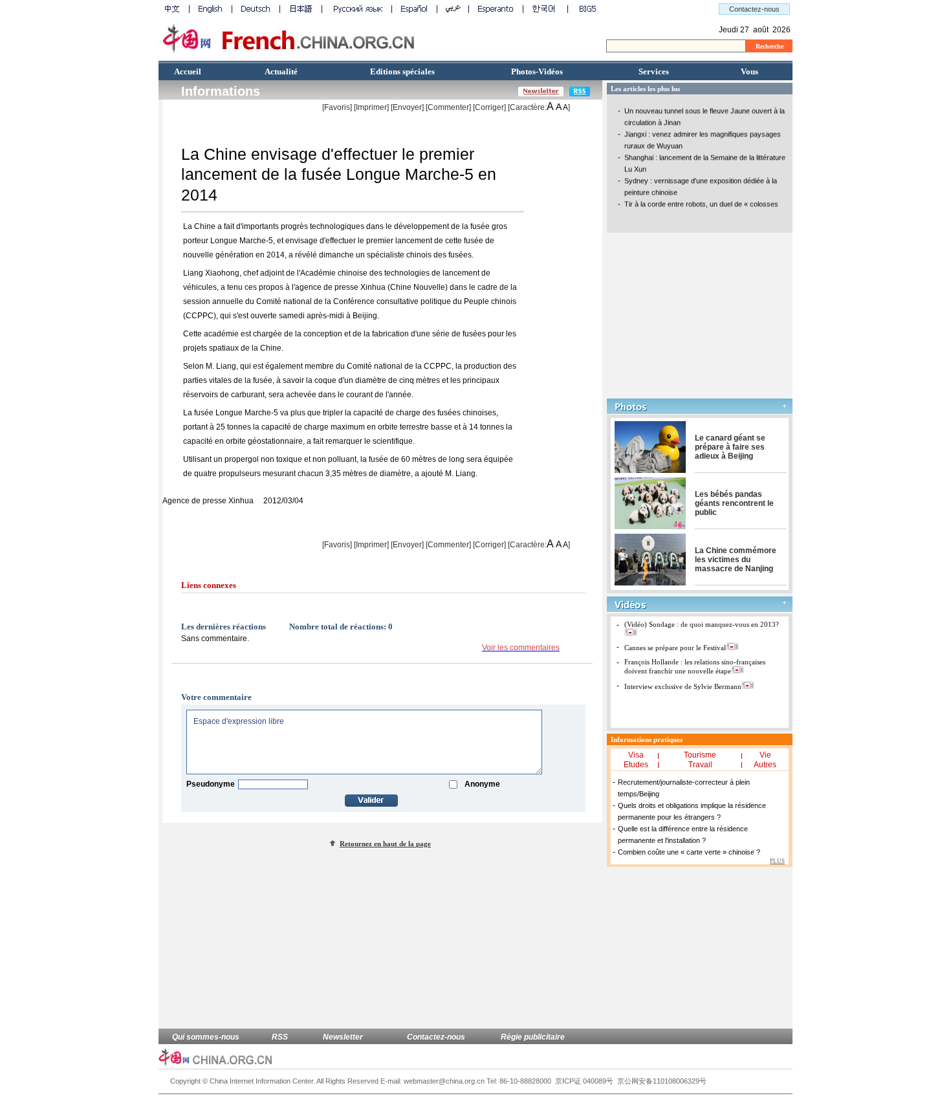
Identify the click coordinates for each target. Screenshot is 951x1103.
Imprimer (371, 107)
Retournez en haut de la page (385, 843)
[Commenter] (448, 107)
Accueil (187, 71)
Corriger (489, 107)
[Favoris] (337, 107)
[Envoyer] (407, 107)
